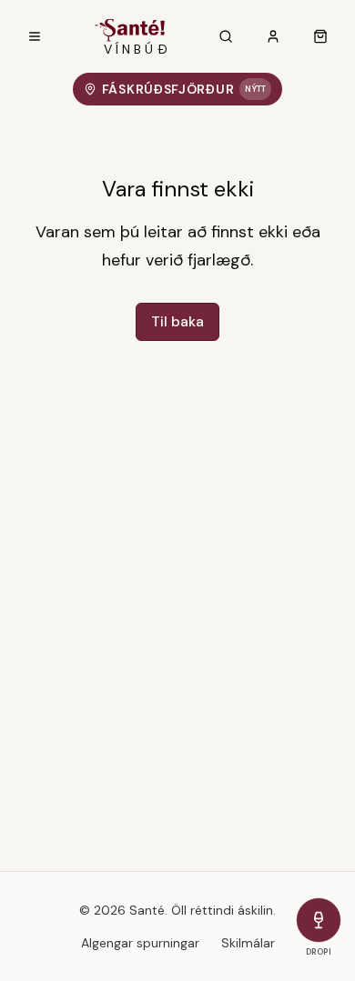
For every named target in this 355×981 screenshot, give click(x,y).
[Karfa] (320, 36)
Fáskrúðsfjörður (184, 89)
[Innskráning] (273, 36)
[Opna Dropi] (318, 920)
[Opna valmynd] (35, 36)
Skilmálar (248, 943)
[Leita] (226, 36)
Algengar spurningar (140, 943)
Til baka (177, 321)
